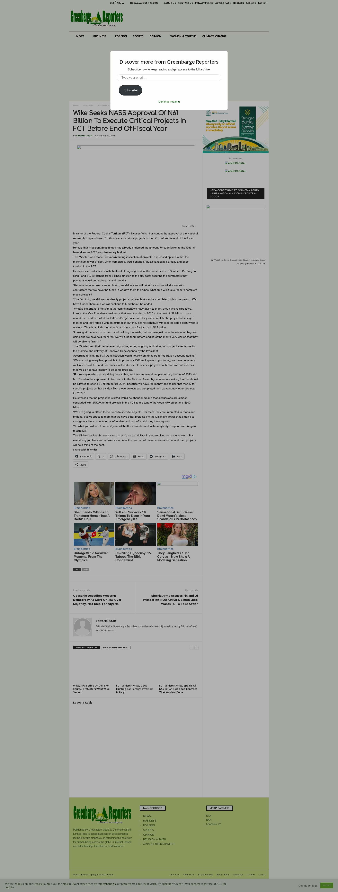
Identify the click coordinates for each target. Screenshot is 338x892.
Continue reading (169, 101)
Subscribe (130, 90)
